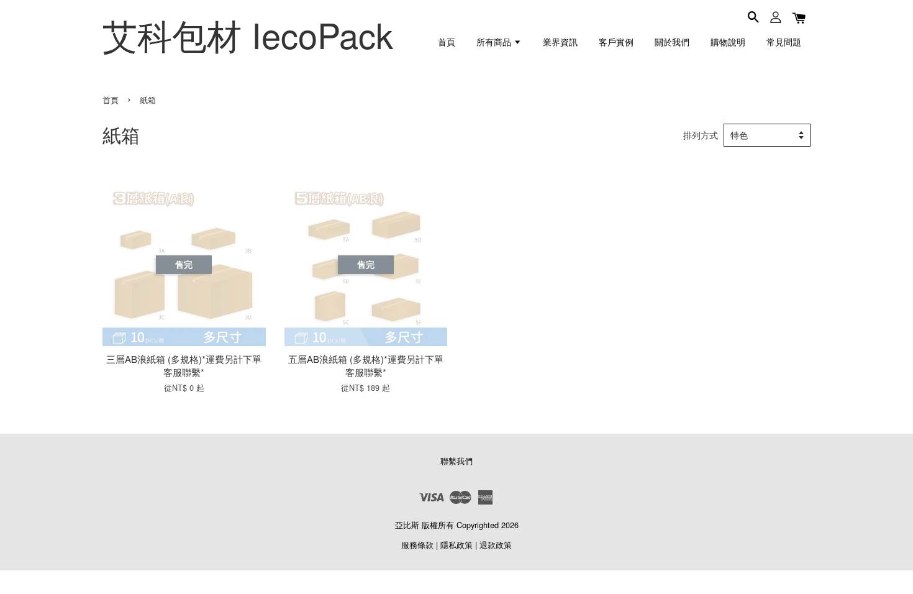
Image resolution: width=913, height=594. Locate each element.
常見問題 (783, 41)
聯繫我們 (456, 461)
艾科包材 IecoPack (247, 34)
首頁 (446, 41)
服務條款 (417, 545)
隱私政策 (456, 545)
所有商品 (495, 41)
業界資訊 (560, 41)
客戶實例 (616, 41)
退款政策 (495, 545)
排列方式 (700, 135)
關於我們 (672, 41)
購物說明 (728, 41)
